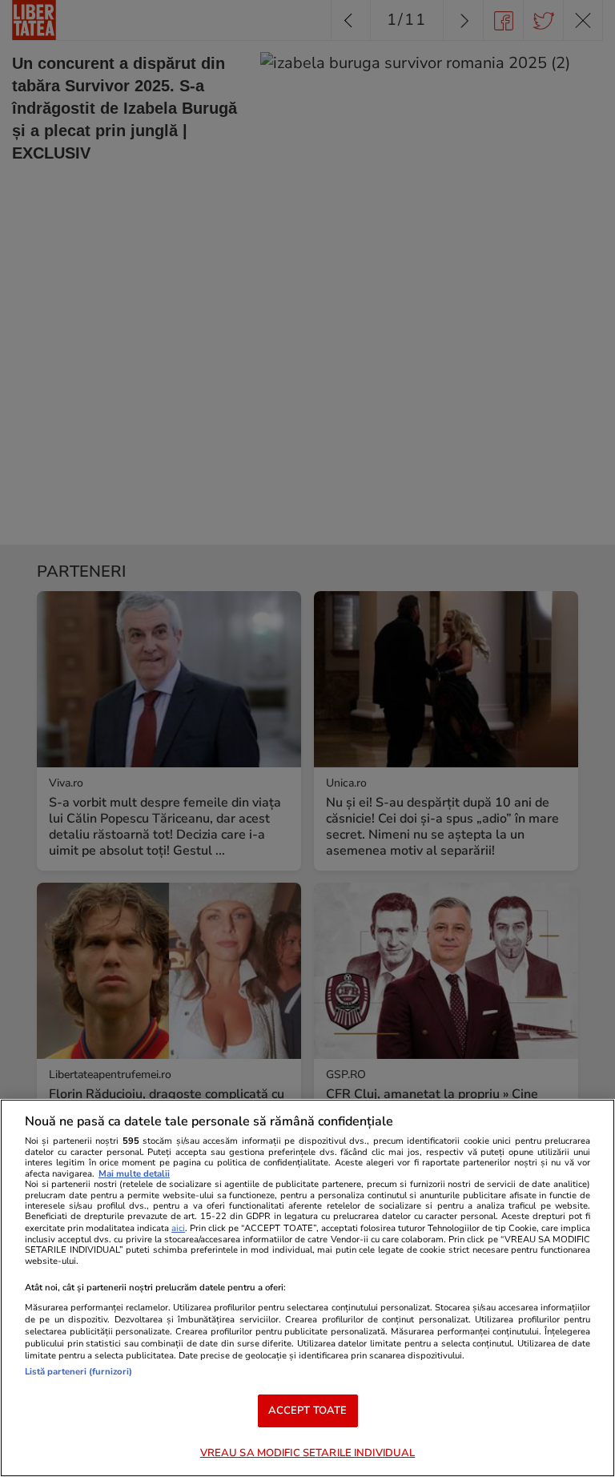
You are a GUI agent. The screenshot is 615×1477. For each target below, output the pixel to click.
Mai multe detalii (134, 1174)
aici (178, 1228)
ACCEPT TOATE (308, 1410)
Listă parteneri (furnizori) (78, 1372)
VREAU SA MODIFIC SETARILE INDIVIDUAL (308, 1453)
